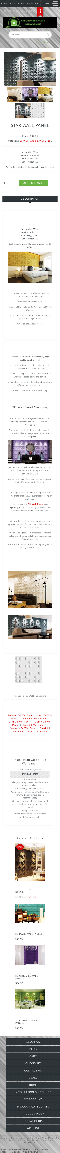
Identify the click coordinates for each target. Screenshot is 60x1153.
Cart (33, 1056)
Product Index (33, 1114)
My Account (33, 1099)
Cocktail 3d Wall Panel (33, 718)
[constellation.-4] (14, 101)
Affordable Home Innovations (14, 1138)
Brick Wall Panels (37, 731)
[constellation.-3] (30, 85)
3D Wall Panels (36, 504)
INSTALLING (30, 774)
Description (30, 198)
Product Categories (28, 4)
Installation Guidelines (33, 1092)
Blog (33, 1049)
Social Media (33, 1121)
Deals (12, 4)
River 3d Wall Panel (33, 725)
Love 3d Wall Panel (19, 722)
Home (4, 4)
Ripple (19, 892)
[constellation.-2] (30, 101)
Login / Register (44, 42)
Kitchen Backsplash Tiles (24, 1140)
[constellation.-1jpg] (45, 101)
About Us (33, 1042)
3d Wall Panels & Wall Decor (35, 141)
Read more (39, 968)
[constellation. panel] (37, 117)
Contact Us (33, 1070)
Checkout (33, 1063)
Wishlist (33, 1128)
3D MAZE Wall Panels (29, 934)
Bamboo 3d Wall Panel (20, 715)
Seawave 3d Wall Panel (23, 728)
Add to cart (33, 183)
